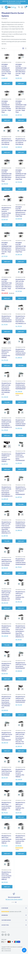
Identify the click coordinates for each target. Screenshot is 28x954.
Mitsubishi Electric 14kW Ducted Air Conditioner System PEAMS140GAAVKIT (21, 561)
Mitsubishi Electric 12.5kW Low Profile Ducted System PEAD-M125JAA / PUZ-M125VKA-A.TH (7, 423)
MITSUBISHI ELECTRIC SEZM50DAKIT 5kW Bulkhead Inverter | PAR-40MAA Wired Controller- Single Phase (6, 175)
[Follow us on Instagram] (6, 935)
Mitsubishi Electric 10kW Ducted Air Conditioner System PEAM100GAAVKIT (21, 352)
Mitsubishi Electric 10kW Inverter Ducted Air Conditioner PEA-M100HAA (6, 353)
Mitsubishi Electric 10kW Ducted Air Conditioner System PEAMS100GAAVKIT (7, 319)
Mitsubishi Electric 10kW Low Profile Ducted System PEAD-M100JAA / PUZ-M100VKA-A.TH (21, 320)
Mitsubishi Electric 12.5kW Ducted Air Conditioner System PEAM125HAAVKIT (21, 524)
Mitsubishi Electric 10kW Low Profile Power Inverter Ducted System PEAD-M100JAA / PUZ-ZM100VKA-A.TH (6, 389)
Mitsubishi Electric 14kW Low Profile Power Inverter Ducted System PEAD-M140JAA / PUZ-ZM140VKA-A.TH (6, 702)
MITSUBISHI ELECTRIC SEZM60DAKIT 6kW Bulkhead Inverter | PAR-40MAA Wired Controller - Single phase (6, 248)
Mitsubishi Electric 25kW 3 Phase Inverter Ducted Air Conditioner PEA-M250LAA (6, 875)
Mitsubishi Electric (6, 62)
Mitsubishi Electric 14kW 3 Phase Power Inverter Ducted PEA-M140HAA (7, 772)
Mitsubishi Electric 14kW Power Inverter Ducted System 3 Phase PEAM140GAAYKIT (7, 736)
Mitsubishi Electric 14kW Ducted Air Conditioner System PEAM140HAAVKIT (21, 699)
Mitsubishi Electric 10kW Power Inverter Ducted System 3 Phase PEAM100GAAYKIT (21, 490)
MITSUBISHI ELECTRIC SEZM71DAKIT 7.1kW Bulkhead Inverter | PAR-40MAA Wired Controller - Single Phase (7, 285)
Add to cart (7, 83)
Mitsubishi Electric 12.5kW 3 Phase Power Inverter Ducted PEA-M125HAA (6, 667)
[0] (25, 7)
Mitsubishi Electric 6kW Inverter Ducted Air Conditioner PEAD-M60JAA (21, 141)
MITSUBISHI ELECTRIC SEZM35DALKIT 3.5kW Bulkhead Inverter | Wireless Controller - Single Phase (6, 107)
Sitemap (9, 948)
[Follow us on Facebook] (3, 935)
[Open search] (19, 7)
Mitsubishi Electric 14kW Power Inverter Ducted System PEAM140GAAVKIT (21, 665)
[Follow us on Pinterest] (8, 935)
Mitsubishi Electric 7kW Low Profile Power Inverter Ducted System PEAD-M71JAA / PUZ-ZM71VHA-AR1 (20, 284)
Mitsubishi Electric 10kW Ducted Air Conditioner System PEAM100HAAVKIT (21, 422)
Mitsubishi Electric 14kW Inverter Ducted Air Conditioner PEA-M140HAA (20, 595)
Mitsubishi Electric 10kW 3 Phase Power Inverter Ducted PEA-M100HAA (7, 562)
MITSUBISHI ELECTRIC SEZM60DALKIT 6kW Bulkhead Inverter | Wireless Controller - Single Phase (21, 211)
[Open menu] (2, 7)
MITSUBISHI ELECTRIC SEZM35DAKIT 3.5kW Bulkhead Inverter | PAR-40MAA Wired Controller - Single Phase (21, 107)
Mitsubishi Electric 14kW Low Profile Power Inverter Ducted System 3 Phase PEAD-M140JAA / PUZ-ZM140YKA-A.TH (20, 738)
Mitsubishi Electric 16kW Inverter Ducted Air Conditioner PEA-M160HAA (20, 773)
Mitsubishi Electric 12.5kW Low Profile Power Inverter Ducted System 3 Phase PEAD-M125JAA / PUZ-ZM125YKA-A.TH (20, 631)
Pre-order (21, 365)
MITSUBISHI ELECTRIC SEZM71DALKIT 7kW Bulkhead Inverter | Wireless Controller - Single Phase (21, 247)
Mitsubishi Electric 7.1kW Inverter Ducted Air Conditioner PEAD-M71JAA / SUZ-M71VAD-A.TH (6, 212)
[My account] (22, 7)
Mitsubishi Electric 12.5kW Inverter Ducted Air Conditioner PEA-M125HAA (6, 457)
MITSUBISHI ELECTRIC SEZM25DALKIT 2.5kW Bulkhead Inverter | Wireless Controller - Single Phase (6, 70)
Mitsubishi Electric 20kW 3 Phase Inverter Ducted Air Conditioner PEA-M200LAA (20, 839)
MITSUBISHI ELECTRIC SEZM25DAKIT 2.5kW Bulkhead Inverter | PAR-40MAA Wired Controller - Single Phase (21, 70)
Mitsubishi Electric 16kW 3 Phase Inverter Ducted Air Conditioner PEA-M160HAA (6, 806)
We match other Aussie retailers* (14, 899)
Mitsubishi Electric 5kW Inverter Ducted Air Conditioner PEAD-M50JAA (7, 141)
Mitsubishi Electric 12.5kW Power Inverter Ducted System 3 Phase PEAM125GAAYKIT (6, 629)
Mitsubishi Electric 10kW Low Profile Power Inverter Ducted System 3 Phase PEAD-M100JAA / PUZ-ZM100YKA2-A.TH (6, 527)
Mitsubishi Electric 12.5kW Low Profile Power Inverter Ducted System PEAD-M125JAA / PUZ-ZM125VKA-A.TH (7, 491)
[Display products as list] (25, 48)
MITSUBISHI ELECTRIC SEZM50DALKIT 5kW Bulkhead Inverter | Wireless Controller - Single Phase (21, 174)
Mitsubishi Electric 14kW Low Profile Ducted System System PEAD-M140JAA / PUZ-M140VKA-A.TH (6, 595)
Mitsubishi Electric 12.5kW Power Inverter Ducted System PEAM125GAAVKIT (20, 456)
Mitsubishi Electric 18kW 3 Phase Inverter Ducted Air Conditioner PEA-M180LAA (6, 839)
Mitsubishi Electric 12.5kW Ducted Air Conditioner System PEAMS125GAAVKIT (21, 386)
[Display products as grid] (23, 48)
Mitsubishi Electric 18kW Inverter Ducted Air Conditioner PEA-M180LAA (20, 806)
